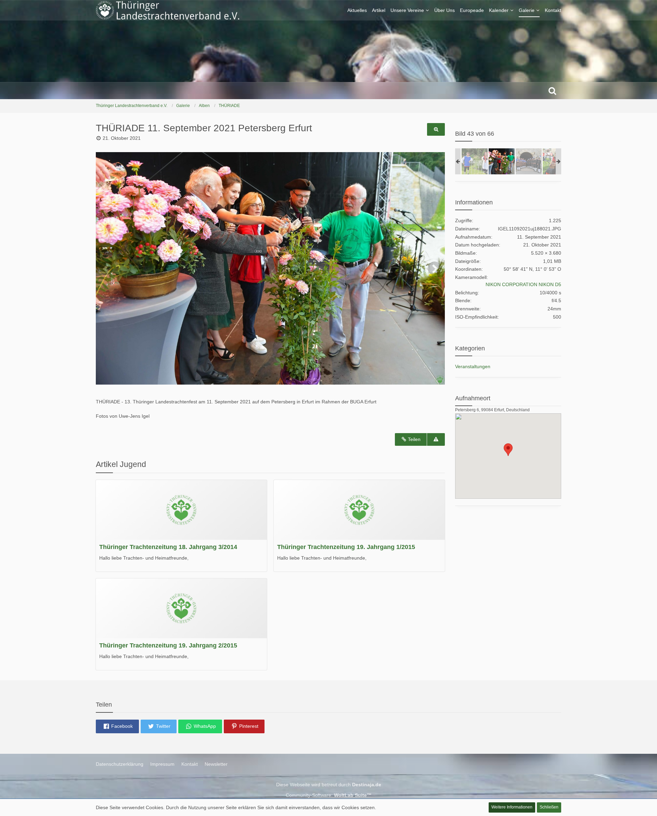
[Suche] (552, 90)
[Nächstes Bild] (434, 268)
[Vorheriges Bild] (106, 268)
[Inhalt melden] (436, 439)
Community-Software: (329, 795)
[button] (117, 726)
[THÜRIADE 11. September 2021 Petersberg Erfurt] (475, 161)
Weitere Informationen (511, 807)
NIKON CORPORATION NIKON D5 (523, 284)
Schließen (549, 807)
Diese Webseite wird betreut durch (328, 784)
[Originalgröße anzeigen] (436, 129)
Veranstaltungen (472, 366)
